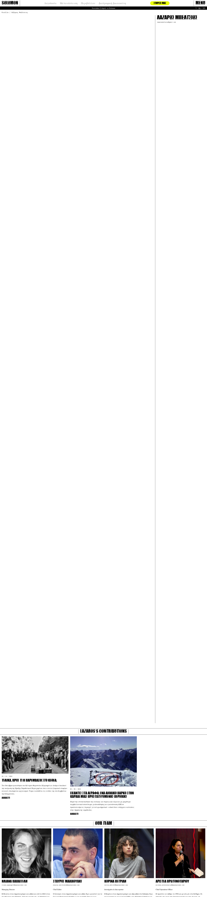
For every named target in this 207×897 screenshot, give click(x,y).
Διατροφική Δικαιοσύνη (112, 3)
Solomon (10, 3)
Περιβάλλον (88, 3)
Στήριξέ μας (160, 3)
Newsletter (95, 8)
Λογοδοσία (50, 3)
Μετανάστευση (69, 3)
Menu (200, 3)
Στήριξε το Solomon (107, 8)
